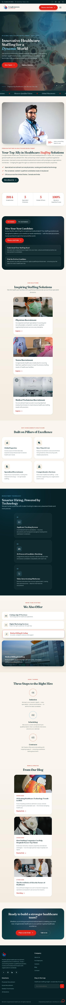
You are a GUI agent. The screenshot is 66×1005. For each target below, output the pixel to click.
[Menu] (60, 7)
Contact (36, 970)
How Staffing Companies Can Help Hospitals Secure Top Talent (29, 842)
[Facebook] (52, 2)
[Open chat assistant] (61, 1000)
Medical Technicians (8, 988)
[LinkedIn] (59, 2)
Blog (35, 967)
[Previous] (57, 85)
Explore (18, 331)
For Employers (38, 960)
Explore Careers (27, 65)
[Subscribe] (62, 986)
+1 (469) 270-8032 (8, 2)
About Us (37, 957)
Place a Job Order (47, 7)
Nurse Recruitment (7, 985)
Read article (20, 811)
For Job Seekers (23, 222)
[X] (63, 2)
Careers (36, 964)
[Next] (62, 85)
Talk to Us (43, 933)
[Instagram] (55, 2)
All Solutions (5, 992)
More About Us (9, 180)
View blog (19, 893)
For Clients (11, 222)
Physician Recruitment (8, 982)
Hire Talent (8, 65)
